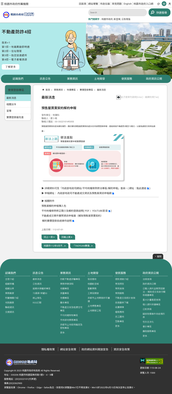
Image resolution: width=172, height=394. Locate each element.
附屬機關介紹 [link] (11, 298)
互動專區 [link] (119, 321)
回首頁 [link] (82, 3)
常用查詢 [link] (119, 288)
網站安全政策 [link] (68, 349)
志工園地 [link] (119, 316)
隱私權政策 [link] (48, 349)
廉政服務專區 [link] (149, 331)
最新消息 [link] (11, 97)
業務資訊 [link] (72, 78)
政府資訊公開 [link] (154, 78)
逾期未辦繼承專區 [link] (41, 288)
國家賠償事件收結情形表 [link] (154, 316)
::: (0, 74)
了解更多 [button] (10, 66)
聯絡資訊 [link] (9, 307)
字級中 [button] (164, 3)
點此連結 (141, 188)
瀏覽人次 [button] (144, 372)
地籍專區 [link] (64, 288)
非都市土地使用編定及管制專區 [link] (71, 326)
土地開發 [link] (99, 78)
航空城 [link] (117, 19)
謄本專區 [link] (64, 302)
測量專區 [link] (64, 293)
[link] (142, 360)
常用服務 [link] (119, 293)
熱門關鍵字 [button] (93, 19)
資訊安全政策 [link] (122, 349)
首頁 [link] (48, 89)
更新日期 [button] (144, 368)
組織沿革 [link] (9, 288)
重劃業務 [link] (92, 288)
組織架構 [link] (9, 284)
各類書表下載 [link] (121, 302)
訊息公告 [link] (45, 78)
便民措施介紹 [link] (121, 279)
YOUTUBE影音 (100, 210)
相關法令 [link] (11, 104)
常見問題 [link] (117, 3)
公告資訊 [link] (37, 284)
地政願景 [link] (9, 302)
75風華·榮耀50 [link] (40, 293)
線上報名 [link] (37, 298)
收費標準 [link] (119, 307)
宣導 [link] (8, 110)
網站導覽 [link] (93, 3)
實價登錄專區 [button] (16, 90)
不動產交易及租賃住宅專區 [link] (71, 309)
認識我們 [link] (18, 78)
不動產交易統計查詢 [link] (125, 298)
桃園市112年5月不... (54, 245)
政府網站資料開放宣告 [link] (94, 349)
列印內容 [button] (118, 97)
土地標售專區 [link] (94, 306)
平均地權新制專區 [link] (69, 315)
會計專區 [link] (147, 326)
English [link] (128, 3)
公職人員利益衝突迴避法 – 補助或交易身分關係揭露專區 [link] (154, 291)
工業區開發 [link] (93, 293)
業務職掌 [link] (9, 293)
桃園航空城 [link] (93, 284)
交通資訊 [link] (9, 312)
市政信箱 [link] (105, 3)
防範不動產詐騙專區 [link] (70, 279)
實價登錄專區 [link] (86, 89)
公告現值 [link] (125, 19)
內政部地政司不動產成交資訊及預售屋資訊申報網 (84, 193)
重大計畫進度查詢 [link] (151, 299)
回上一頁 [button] (48, 237)
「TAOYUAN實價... (82, 245)
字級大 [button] (169, 3)
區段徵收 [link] (92, 279)
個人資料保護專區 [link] (151, 304)
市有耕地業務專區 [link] (69, 320)
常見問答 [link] (119, 284)
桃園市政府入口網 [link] (143, 3)
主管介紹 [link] (9, 279)
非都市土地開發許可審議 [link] (99, 300)
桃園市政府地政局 (18, 15)
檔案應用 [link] (119, 312)
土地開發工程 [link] (94, 310)
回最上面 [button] (66, 237)
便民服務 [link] (126, 78)
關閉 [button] (159, 256)
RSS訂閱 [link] (37, 302)
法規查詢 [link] (147, 279)
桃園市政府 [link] (107, 19)
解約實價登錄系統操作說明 (57, 220)
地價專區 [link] (71, 89)
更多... (63, 332)
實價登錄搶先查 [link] (15, 117)
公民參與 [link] (147, 309)
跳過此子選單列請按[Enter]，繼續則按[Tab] (137, 97)
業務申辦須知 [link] (66, 284)
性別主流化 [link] (148, 322)
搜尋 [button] (164, 12)
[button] (14, 4)
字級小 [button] (158, 3)
